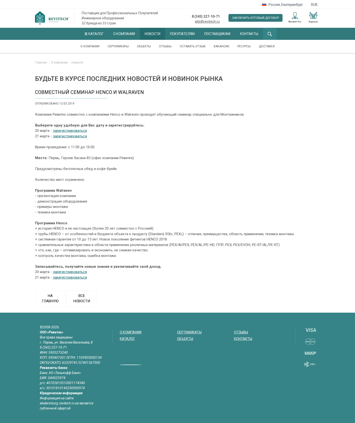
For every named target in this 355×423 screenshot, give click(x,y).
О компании (124, 34)
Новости (152, 34)
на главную (50, 298)
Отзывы (165, 46)
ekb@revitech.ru (207, 21)
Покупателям (182, 34)
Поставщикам (217, 34)
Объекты (144, 46)
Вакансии (221, 46)
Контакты (249, 34)
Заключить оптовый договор (255, 18)
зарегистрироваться (70, 130)
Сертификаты (118, 46)
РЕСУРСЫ (244, 46)
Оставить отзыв (193, 46)
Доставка (267, 46)
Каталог (96, 34)
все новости (81, 298)
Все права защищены (56, 337)
